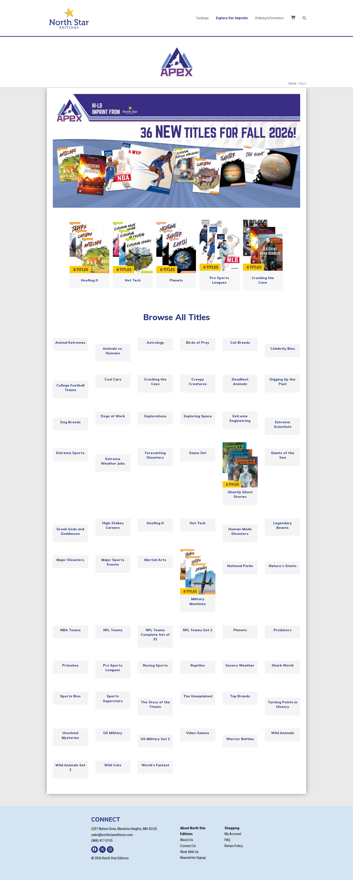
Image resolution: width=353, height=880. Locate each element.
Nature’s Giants (283, 566)
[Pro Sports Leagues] (113, 658)
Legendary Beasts (282, 525)
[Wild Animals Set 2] (70, 758)
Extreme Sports (70, 453)
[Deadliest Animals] (240, 372)
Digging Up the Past (282, 381)
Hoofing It (89, 280)
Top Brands (240, 696)
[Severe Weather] (240, 658)
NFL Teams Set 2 (198, 630)
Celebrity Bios (282, 348)
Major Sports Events (112, 562)
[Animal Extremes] (70, 335)
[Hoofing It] (155, 515)
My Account (233, 834)
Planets (176, 280)
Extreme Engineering (240, 418)
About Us (186, 840)
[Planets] (240, 622)
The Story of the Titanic (155, 704)
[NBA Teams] (70, 622)
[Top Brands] (240, 689)
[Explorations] (155, 409)
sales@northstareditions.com (112, 835)
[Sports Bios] (70, 689)
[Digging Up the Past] (282, 372)
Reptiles (197, 665)
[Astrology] (155, 335)
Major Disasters (70, 560)
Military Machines (197, 601)
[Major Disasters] (70, 552)
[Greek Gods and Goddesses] (70, 518)
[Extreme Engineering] (240, 409)
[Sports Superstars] (113, 689)
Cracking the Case (263, 280)
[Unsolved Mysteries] (70, 726)
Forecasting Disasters (155, 455)
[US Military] (113, 726)
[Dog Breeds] (70, 412)
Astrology (155, 342)
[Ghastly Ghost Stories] (240, 464)
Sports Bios (70, 696)
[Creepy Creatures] (197, 372)
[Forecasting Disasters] (155, 445)
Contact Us (188, 846)
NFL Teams (112, 630)
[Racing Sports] (155, 658)
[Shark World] (282, 658)
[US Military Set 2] (155, 729)
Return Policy (234, 846)
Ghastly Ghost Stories (240, 494)
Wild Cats (112, 765)
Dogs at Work (113, 416)
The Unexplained (197, 696)
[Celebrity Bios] (282, 338)
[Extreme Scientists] (282, 412)
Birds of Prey (197, 342)
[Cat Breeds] (240, 335)
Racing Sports (155, 665)
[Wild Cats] (113, 758)
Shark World (282, 665)
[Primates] (70, 658)
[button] (304, 18)
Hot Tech (133, 280)
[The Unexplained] (197, 689)
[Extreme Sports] (70, 445)
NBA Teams (70, 630)
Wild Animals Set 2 (70, 767)
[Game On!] (197, 445)
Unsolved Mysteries (70, 735)
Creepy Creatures (198, 381)
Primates (70, 665)
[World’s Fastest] (155, 758)
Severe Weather (240, 665)
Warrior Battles (240, 739)
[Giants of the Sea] (282, 445)
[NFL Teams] (113, 622)
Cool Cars (112, 379)
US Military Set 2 (155, 739)
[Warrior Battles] (240, 729)
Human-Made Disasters (240, 531)
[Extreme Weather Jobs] (113, 448)
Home (292, 83)
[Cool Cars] (113, 372)
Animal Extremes (70, 342)
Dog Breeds (70, 422)
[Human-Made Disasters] (240, 518)
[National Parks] (240, 555)
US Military (112, 733)
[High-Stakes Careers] (113, 515)
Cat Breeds (240, 342)
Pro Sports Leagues (219, 280)
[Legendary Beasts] (282, 515)
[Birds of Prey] (197, 335)
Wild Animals (282, 733)
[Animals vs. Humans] (113, 338)
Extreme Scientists (283, 424)
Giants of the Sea (282, 455)
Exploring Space (198, 416)
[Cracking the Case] (155, 372)
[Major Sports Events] (113, 552)
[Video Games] (197, 726)
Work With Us (189, 852)
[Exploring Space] (197, 409)
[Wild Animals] (282, 726)
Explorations (155, 416)
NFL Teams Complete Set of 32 (155, 635)
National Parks (240, 566)
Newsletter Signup (193, 857)
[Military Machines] (197, 571)
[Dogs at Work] (113, 409)
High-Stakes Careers (113, 525)
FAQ (227, 840)
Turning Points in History (283, 704)
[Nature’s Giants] (282, 555)
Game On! (197, 453)
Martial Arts (155, 560)
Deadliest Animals (240, 381)
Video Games (197, 733)
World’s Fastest (155, 765)
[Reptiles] (197, 658)
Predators (283, 630)
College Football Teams (70, 387)
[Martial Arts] (155, 552)
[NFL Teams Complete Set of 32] (155, 622)
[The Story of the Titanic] (155, 692)
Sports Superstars (113, 698)
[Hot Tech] (197, 515)
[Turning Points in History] (282, 692)
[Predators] (282, 622)
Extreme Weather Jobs (113, 461)
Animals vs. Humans (113, 350)
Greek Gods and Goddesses (70, 531)
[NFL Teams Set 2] (197, 622)
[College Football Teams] (70, 375)
